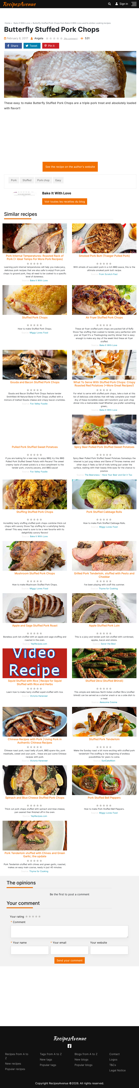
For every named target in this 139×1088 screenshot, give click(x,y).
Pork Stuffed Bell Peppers (104, 797)
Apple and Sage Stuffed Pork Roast (34, 625)
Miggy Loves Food (39, 332)
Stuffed (27, 180)
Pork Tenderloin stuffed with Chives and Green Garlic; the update (35, 854)
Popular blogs (83, 1065)
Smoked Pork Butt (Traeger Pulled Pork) (104, 255)
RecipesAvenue (19, 4)
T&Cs (112, 1065)
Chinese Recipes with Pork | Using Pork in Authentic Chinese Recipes (35, 740)
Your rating (17, 916)
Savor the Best (108, 643)
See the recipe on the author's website (70, 166)
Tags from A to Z (51, 1054)
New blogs (81, 1059)
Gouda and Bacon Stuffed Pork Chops (34, 382)
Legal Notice (117, 1070)
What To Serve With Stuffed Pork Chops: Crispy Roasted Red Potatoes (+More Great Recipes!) (104, 383)
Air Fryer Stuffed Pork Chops (104, 317)
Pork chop (43, 180)
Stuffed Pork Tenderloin (104, 739)
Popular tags (48, 1065)
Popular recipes (15, 1069)
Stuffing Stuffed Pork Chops (34, 511)
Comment (19, 922)
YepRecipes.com (39, 643)
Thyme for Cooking (108, 588)
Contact (114, 1054)
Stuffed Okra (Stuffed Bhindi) (104, 680)
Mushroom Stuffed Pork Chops (35, 573)
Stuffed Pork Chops (35, 317)
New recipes (13, 1063)
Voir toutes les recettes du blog (64, 201)
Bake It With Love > (23, 23)
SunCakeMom (108, 760)
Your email (59, 942)
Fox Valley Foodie (38, 403)
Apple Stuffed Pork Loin (104, 625)
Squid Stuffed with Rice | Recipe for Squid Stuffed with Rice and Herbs (35, 682)
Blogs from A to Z (86, 1054)
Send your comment (70, 960)
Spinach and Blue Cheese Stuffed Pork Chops (34, 797)
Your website (98, 942)
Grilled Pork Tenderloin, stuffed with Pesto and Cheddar (104, 575)
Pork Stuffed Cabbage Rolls (104, 511)
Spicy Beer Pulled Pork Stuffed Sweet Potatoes (104, 447)
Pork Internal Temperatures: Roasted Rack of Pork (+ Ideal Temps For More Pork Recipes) (35, 257)
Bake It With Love (39, 280)
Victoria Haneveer (39, 696)
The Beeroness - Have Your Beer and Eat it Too (108, 475)
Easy (58, 180)
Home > (8, 23)
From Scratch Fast (108, 274)
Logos (113, 1059)
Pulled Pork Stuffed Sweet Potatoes (35, 447)
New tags (46, 1059)
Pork (14, 180)
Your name (20, 942)
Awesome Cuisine (108, 702)
